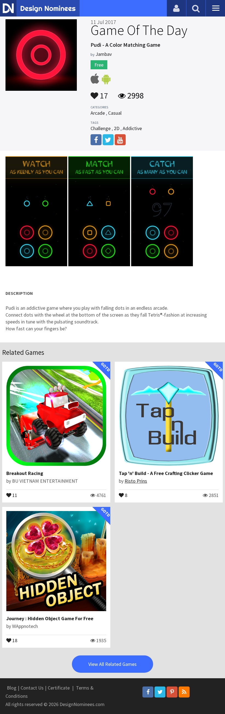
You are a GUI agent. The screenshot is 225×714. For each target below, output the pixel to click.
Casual (115, 113)
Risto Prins (136, 481)
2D (116, 128)
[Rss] (184, 691)
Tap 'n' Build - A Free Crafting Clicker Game (166, 473)
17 (103, 93)
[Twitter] (159, 691)
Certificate (59, 688)
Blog (11, 688)
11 (14, 495)
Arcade (98, 113)
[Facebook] (147, 691)
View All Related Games (112, 664)
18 (14, 640)
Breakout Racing (24, 473)
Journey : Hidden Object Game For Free (49, 618)
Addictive (132, 128)
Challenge (101, 128)
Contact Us (32, 688)
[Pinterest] (172, 691)
